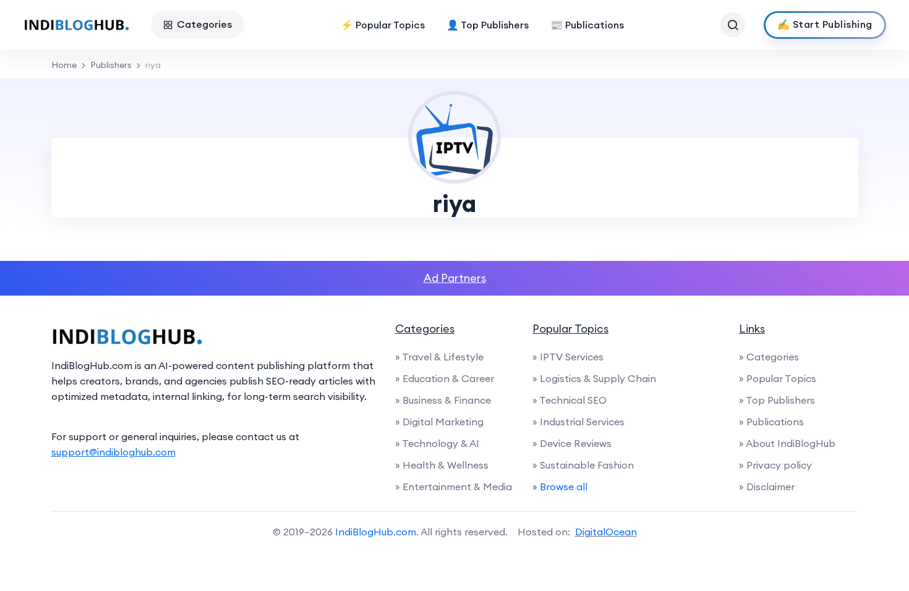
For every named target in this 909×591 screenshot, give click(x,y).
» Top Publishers (777, 400)
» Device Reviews (572, 443)
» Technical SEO (569, 400)
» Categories (769, 357)
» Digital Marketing (439, 421)
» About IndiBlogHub (787, 443)
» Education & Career (444, 378)
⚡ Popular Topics (383, 25)
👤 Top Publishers (487, 25)
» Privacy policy (775, 465)
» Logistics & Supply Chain (594, 378)
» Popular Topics (777, 378)
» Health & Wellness (442, 465)
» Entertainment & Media (453, 486)
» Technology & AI (437, 443)
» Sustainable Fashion (583, 465)
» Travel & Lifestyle (439, 357)
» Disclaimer (767, 486)
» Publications (771, 421)
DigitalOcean (606, 531)
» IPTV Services (568, 357)
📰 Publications (587, 25)
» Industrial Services (578, 421)
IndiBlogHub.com (375, 531)
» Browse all (559, 486)
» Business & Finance (443, 400)
